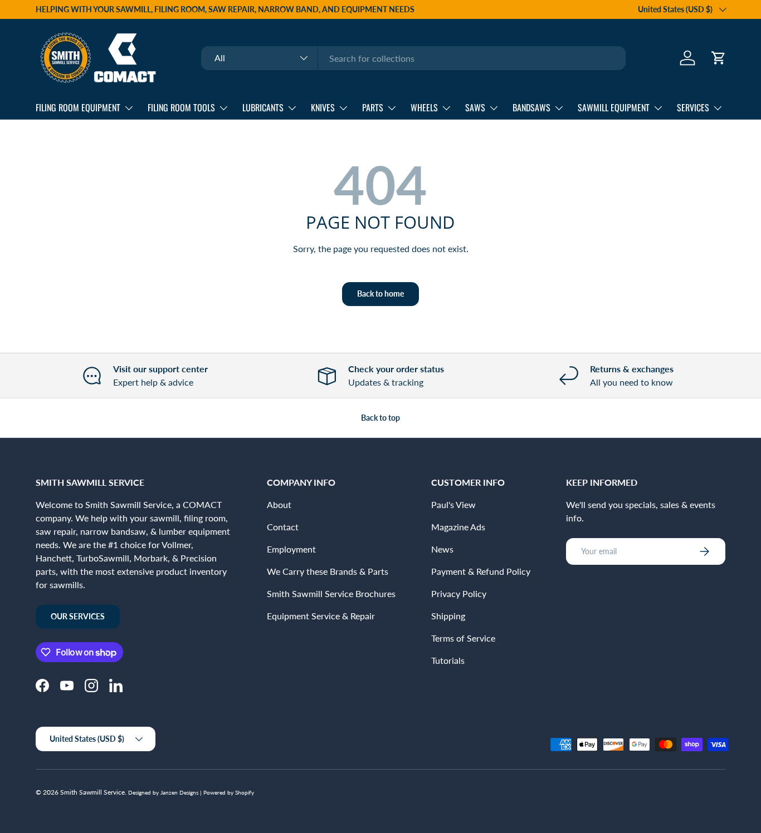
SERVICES (693, 107)
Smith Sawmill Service (92, 792)
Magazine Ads (458, 526)
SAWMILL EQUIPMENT (614, 107)
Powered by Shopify (228, 792)
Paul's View (453, 504)
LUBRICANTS (263, 107)
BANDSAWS (531, 107)
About (279, 504)
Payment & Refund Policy (480, 571)
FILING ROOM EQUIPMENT (78, 107)
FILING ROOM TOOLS (181, 107)
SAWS (475, 107)
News (442, 549)
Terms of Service (463, 638)
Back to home (380, 293)
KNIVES (323, 107)
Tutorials (448, 660)
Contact (283, 526)
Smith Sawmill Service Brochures (331, 593)
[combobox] (413, 58)
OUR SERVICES (78, 616)
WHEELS (424, 107)
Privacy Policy (458, 593)
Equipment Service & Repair (321, 615)
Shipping (448, 615)
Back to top (380, 417)
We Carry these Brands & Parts (327, 571)
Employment (291, 549)
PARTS (372, 107)
